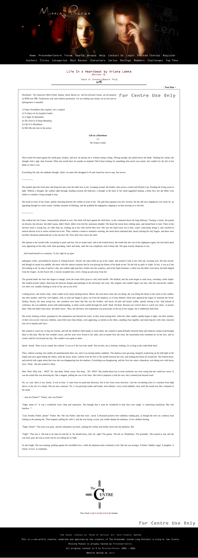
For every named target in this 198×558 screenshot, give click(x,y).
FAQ (62, 535)
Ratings (125, 60)
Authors (31, 60)
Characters (97, 60)
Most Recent (78, 60)
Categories (59, 60)
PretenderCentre (50, 55)
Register (169, 55)
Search (79, 55)
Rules (69, 535)
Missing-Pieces (110, 548)
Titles (44, 60)
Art (112, 535)
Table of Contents (91, 79)
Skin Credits (124, 535)
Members (139, 60)
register (102, 513)
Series (112, 60)
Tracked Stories (148, 55)
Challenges (155, 60)
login (93, 513)
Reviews (97, 74)
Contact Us (116, 55)
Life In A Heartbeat (84, 71)
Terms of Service (99, 535)
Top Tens (172, 60)
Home (33, 55)
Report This (110, 79)
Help (102, 55)
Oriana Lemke (120, 71)
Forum (68, 55)
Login (130, 55)
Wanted (137, 535)
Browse (91, 55)
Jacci (112, 553)
